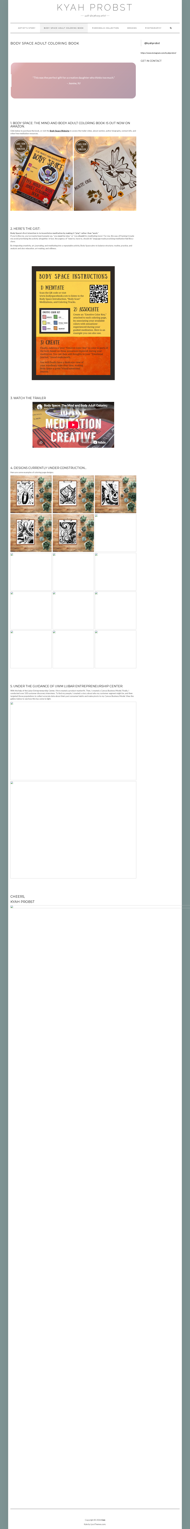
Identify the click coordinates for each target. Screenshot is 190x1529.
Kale (103, 1520)
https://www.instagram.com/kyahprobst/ (158, 53)
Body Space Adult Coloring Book (64, 28)
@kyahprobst (152, 43)
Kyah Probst (95, 7)
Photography (153, 28)
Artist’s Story (26, 28)
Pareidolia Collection (105, 28)
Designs (132, 28)
